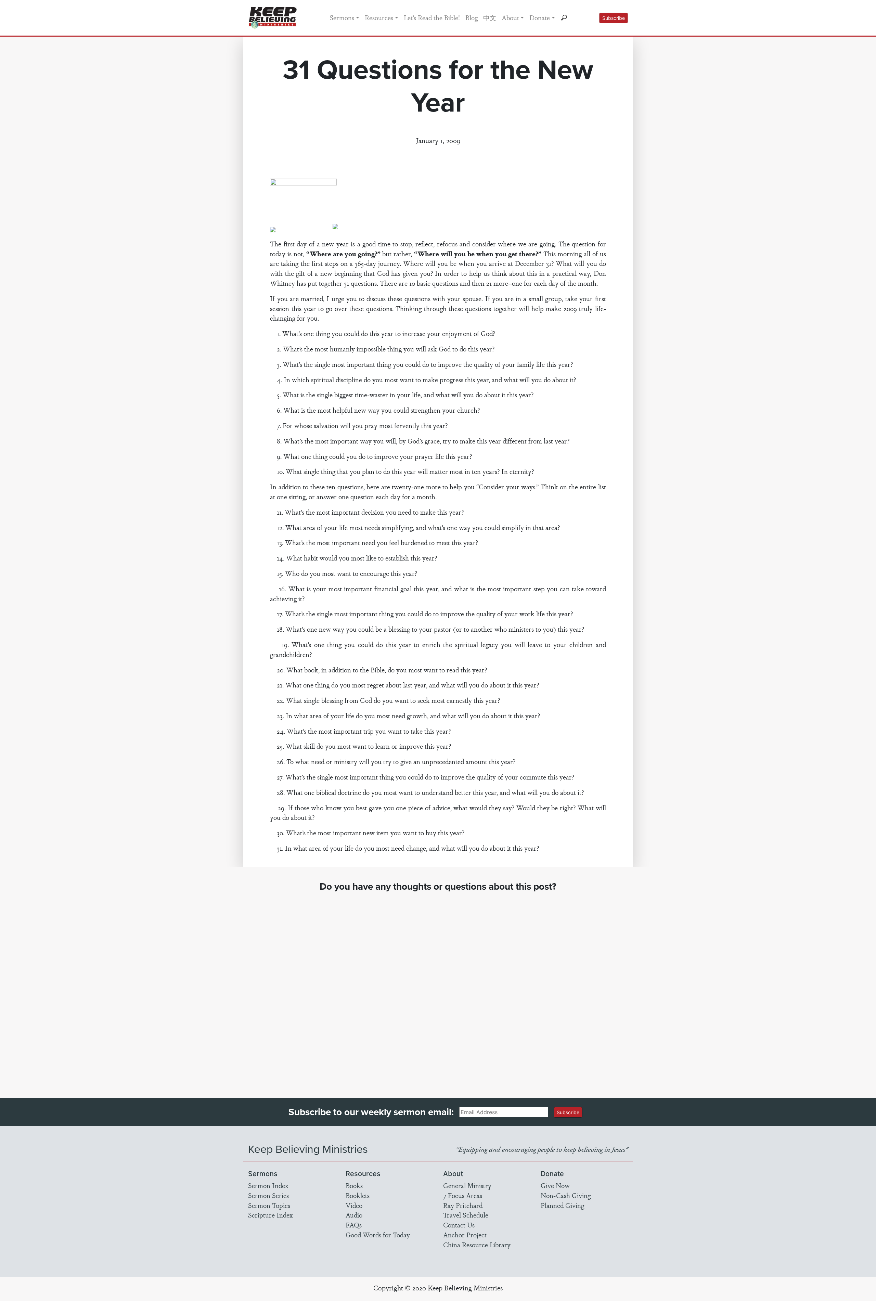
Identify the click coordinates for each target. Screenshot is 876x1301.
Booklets (358, 1195)
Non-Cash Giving (566, 1195)
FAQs (354, 1224)
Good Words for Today (378, 1234)
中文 (489, 17)
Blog (471, 17)
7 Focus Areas (462, 1195)
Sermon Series (268, 1195)
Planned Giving (562, 1205)
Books (354, 1185)
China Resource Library (477, 1244)
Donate (539, 17)
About (510, 17)
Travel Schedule (465, 1215)
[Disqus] (438, 988)
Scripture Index (270, 1215)
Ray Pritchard (462, 1205)
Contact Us (459, 1224)
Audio (354, 1215)
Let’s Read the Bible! (432, 17)
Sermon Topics (269, 1205)
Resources (379, 17)
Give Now (555, 1185)
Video (354, 1205)
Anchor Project (465, 1234)
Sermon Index (268, 1185)
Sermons (342, 17)
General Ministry (467, 1185)
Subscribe (613, 18)
